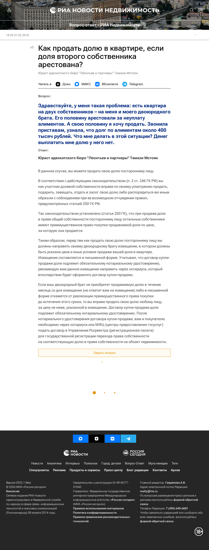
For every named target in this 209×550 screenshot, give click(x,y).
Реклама (59, 470)
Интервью (73, 463)
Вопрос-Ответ (134, 463)
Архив (175, 470)
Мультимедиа (158, 463)
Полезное (90, 463)
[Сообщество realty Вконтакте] (112, 439)
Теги (175, 463)
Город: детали (111, 463)
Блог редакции (138, 470)
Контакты (160, 470)
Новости (37, 463)
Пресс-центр (113, 470)
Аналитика (54, 463)
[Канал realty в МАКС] (80, 439)
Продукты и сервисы (85, 470)
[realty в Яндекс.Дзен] (96, 439)
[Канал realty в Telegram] (128, 439)
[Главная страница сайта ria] (74, 10)
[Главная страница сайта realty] (104, 10)
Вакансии (12, 491)
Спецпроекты (39, 470)
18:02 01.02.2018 (17, 35)
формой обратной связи (156, 521)
